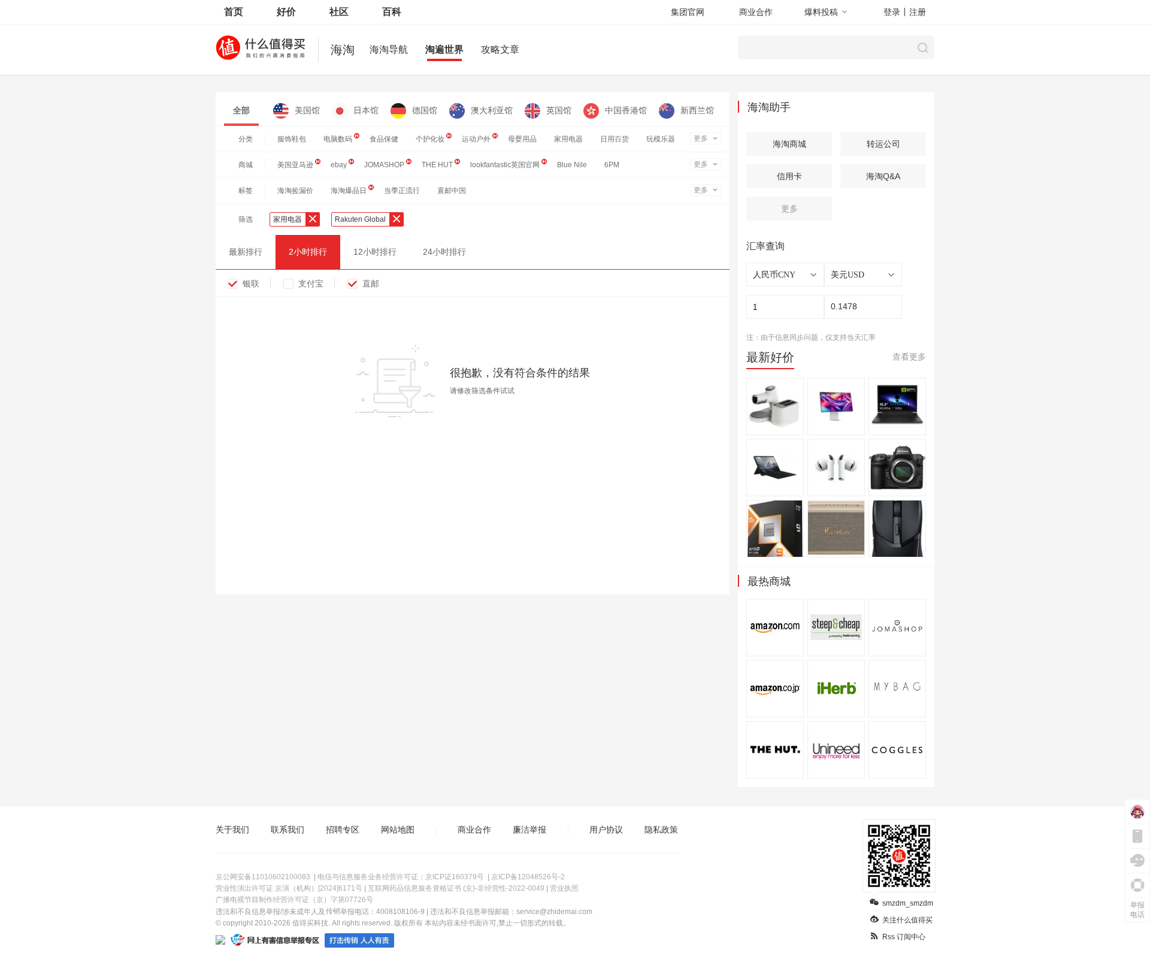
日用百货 (614, 139)
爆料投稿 (821, 12)
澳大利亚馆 (492, 110)
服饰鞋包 (291, 139)
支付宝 (310, 283)
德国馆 (424, 110)
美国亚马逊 (295, 165)
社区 (339, 12)
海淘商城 (789, 144)
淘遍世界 (444, 49)
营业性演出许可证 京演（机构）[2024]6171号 (289, 888)
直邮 (370, 283)
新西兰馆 (697, 110)
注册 (917, 12)
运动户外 (476, 139)
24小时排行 (444, 252)
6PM (611, 165)
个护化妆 (430, 139)
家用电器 (568, 139)
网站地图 (397, 829)
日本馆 (366, 110)
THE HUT (437, 165)
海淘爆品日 (349, 190)
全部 (241, 110)
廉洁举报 (529, 829)
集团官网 (687, 12)
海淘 (343, 49)
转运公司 (883, 144)
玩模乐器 (660, 139)
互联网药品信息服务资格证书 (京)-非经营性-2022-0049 (456, 888)
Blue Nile (572, 165)
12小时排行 (375, 252)
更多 (701, 138)
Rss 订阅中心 (903, 937)
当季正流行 (402, 190)
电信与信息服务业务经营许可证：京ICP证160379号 (400, 877)
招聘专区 (342, 829)
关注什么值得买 (907, 920)
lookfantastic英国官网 (505, 165)
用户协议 (606, 829)
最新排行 (245, 252)
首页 (233, 12)
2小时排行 (308, 252)
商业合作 (756, 12)
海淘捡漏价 (295, 190)
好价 (286, 12)
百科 (391, 12)
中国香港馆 (626, 110)
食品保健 (384, 139)
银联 (251, 283)
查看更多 (909, 356)
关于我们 (232, 829)
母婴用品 (522, 139)
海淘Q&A (883, 176)
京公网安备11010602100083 (263, 877)
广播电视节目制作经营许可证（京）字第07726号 (294, 899)
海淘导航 (389, 49)
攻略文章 (500, 49)
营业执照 (564, 888)
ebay (339, 165)
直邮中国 (451, 190)
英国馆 (558, 110)
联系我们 (287, 829)
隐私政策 (661, 829)
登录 (891, 12)
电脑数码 (337, 139)
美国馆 (307, 110)
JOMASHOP (384, 165)
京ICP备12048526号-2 (528, 877)
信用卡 (789, 176)
